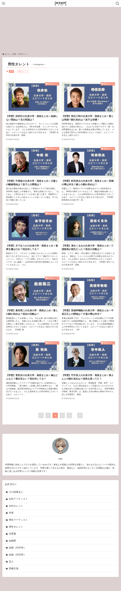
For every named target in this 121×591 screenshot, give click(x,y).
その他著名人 (16, 492)
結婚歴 (12, 540)
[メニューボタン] (3, 3)
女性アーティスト (18, 499)
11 (80, 415)
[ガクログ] (60, 3)
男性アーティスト (18, 520)
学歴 (11, 71)
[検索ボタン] (117, 3)
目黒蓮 (12, 533)
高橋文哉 (13, 568)
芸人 (11, 561)
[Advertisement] (60, 29)
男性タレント (16, 526)
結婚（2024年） (17, 547)
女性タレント (16, 506)
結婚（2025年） (17, 554)
